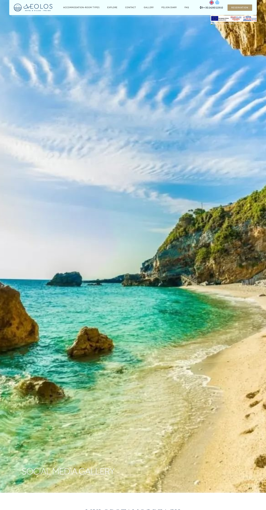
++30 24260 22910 (213, 7)
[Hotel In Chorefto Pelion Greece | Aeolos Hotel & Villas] (33, 7)
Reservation (239, 7)
